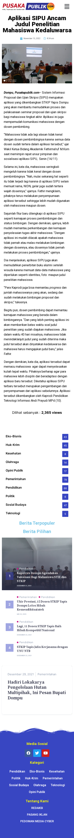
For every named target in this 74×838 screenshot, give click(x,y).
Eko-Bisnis (37, 771)
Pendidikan (26, 568)
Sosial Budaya (19, 785)
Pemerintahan (28, 597)
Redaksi (37, 808)
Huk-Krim (31, 778)
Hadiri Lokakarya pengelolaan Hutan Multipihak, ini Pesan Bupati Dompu (37, 690)
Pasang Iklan (37, 814)
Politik (16, 778)
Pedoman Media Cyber (37, 821)
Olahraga (39, 785)
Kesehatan (57, 771)
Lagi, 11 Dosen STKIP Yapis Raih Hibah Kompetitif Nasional (39, 628)
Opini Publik (37, 792)
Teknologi (58, 785)
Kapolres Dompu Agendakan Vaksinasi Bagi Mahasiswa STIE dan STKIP (41, 577)
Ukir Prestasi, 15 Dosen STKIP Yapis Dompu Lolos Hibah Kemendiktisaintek (42, 605)
